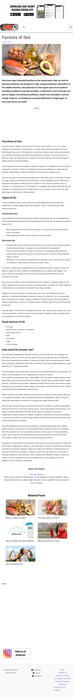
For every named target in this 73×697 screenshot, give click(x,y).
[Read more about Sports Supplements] (20, 553)
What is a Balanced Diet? (16, 518)
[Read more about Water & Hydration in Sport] (52, 530)
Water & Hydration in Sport (49, 541)
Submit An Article (62, 676)
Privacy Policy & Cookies (59, 688)
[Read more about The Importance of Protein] (52, 507)
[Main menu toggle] (71, 27)
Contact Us (62, 673)
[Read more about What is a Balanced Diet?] (20, 507)
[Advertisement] (36, 123)
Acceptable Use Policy (62, 678)
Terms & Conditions (62, 681)
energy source (56, 146)
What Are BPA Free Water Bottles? (20, 541)
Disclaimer (62, 684)
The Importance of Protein (49, 518)
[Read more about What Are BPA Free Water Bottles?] (20, 530)
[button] (23, 27)
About (62, 670)
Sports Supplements (14, 564)
